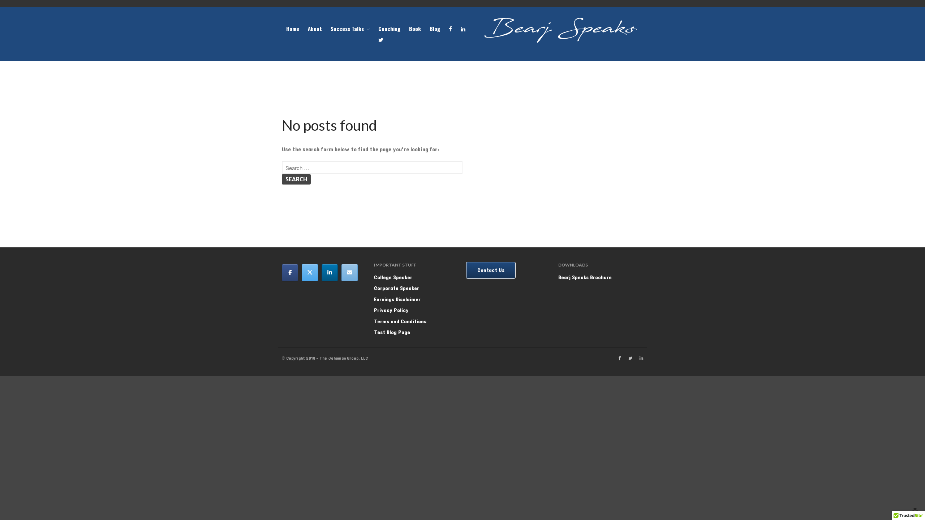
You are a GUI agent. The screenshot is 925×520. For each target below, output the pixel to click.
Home (292, 28)
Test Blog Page (392, 332)
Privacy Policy (391, 310)
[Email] (349, 272)
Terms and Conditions (400, 321)
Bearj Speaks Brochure (585, 277)
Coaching (389, 28)
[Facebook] (290, 272)
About (315, 28)
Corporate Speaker (396, 288)
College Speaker (393, 277)
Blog (435, 28)
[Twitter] (310, 272)
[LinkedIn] (330, 272)
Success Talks (347, 28)
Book (415, 28)
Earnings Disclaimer (397, 299)
